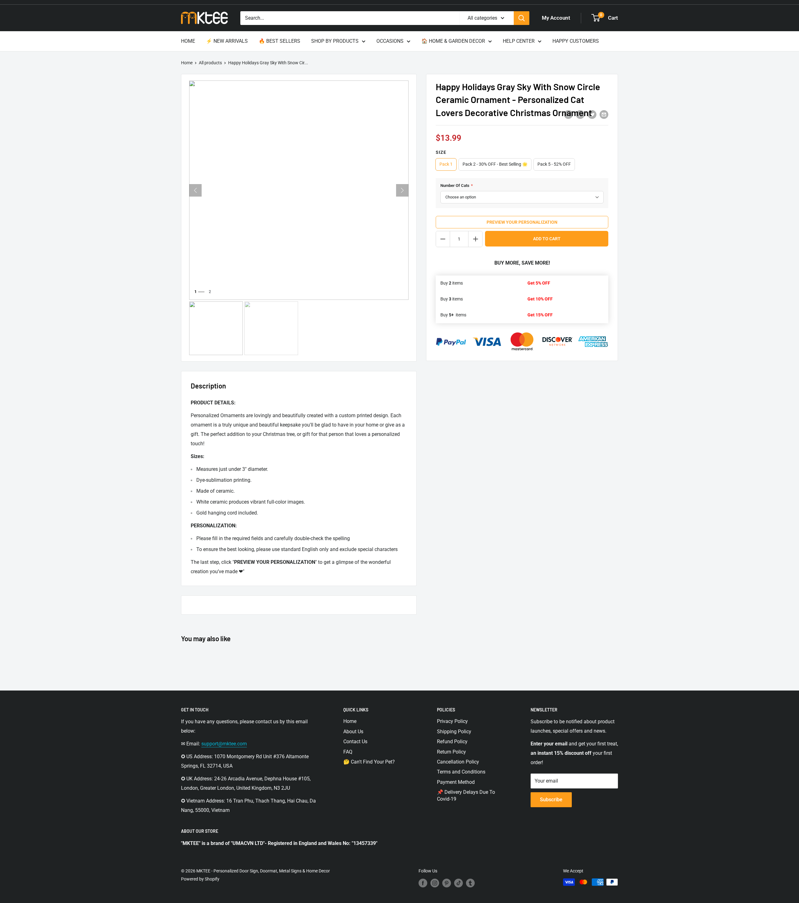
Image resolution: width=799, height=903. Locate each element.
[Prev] (195, 190)
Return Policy (451, 752)
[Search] (521, 18)
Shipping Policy (454, 732)
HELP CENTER (519, 41)
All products (210, 62)
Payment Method (456, 782)
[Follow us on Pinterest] (446, 882)
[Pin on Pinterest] (580, 114)
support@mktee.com (224, 744)
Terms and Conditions (461, 772)
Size (441, 152)
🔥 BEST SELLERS (279, 41)
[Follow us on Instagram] (434, 882)
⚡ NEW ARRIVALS (227, 41)
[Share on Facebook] (568, 114)
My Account (556, 18)
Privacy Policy (452, 721)
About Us (353, 732)
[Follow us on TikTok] (458, 882)
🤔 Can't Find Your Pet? (369, 762)
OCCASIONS (390, 41)
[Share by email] (604, 114)
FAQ (347, 752)
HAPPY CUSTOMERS (575, 41)
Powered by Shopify (200, 878)
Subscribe (551, 800)
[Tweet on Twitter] (592, 114)
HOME (188, 41)
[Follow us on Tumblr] (470, 882)
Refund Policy (452, 741)
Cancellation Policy (458, 762)
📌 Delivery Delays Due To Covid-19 (466, 795)
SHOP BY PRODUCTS (335, 41)
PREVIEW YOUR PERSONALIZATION (522, 222)
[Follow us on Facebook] (423, 882)
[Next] (402, 190)
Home (187, 62)
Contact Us (355, 741)
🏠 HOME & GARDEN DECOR (453, 41)
